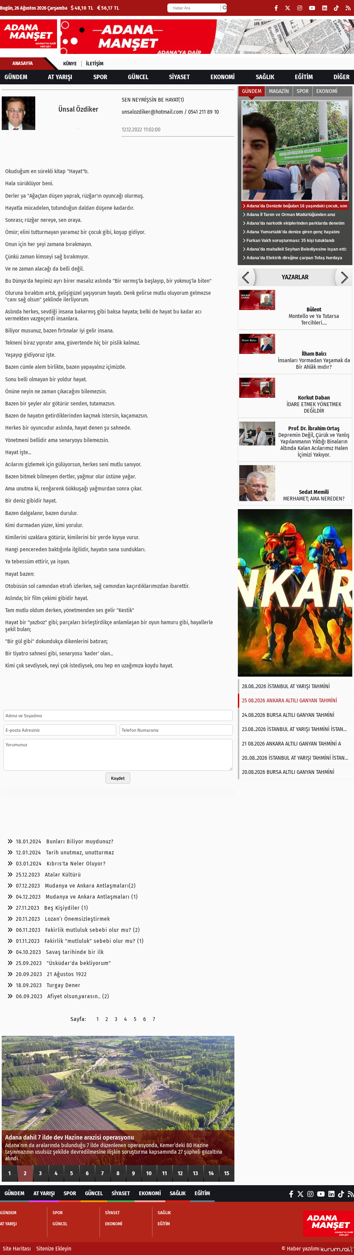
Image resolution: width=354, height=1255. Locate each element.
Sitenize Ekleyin (53, 1248)
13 (195, 1173)
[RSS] (348, 8)
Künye (70, 64)
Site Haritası (17, 1248)
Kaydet (118, 778)
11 (164, 1173)
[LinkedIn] (324, 8)
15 (226, 1173)
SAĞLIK (265, 77)
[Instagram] (299, 8)
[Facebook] (276, 8)
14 (211, 1173)
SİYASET (179, 77)
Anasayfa (22, 63)
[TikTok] (336, 8)
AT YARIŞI (60, 77)
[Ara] (225, 8)
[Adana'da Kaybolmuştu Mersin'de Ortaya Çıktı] (118, 1109)
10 (149, 1173)
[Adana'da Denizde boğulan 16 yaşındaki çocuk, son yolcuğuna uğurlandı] (295, 181)
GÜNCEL (138, 77)
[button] (246, 277)
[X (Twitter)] (287, 8)
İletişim (94, 64)
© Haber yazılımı (301, 1248)
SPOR (100, 77)
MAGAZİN (279, 91)
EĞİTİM (304, 77)
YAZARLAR (295, 277)
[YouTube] (312, 8)
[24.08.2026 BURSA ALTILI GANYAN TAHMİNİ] (295, 594)
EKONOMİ (223, 77)
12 (180, 1173)
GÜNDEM (15, 77)
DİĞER (342, 77)
